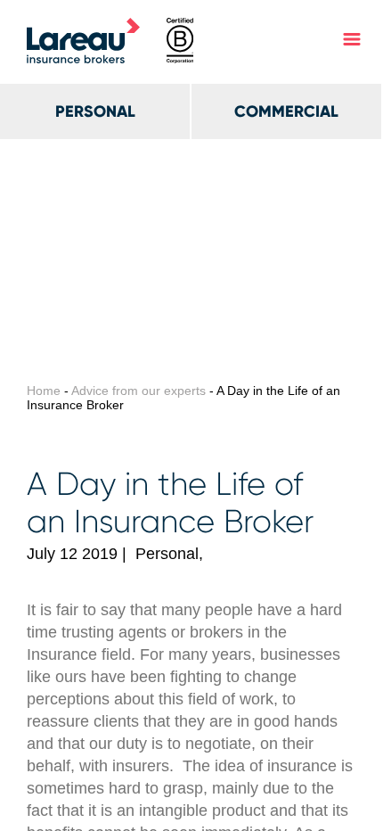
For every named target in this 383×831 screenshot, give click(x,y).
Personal (95, 111)
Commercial (286, 111)
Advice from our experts (138, 390)
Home (44, 390)
